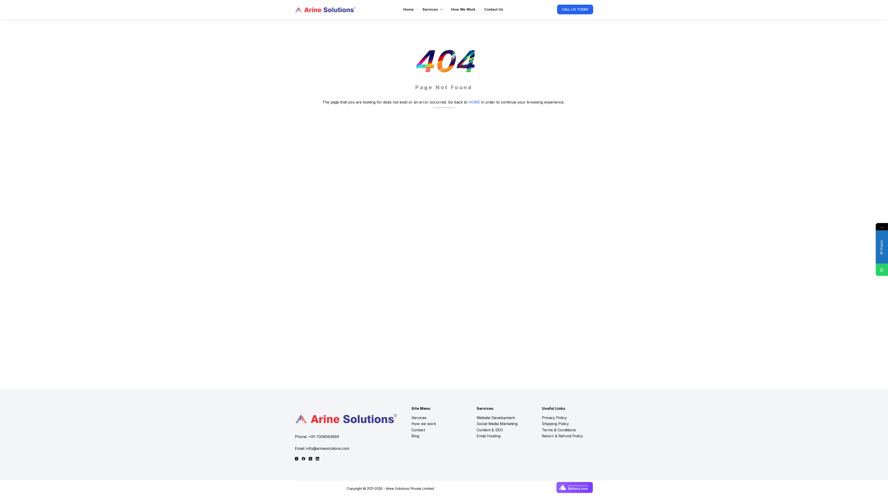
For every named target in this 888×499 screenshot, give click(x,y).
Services (430, 9)
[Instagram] (296, 458)
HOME (474, 102)
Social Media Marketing (497, 423)
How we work (423, 423)
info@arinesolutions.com (327, 448)
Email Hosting (488, 436)
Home (408, 9)
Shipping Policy (555, 423)
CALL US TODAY (575, 9)
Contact (418, 430)
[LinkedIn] (317, 458)
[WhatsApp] (882, 270)
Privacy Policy (554, 417)
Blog (415, 436)
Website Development (496, 417)
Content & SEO (490, 430)
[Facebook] (303, 458)
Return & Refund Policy (562, 436)
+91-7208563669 (323, 436)
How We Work (463, 9)
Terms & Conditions (559, 430)
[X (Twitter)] (310, 458)
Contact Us (493, 9)
